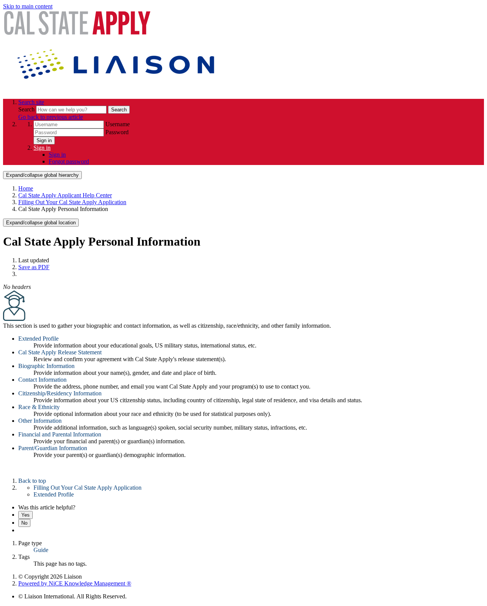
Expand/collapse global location (41, 222)
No (24, 523)
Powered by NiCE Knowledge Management (74, 583)
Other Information (40, 420)
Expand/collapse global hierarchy (42, 175)
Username (117, 124)
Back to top (32, 481)
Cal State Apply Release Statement (60, 352)
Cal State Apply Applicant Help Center (65, 195)
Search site (31, 102)
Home (25, 188)
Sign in (44, 140)
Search (27, 109)
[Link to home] (117, 89)
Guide (40, 550)
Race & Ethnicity (39, 407)
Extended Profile (38, 338)
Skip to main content (28, 6)
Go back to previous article (50, 117)
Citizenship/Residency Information (60, 393)
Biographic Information (46, 366)
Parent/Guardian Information (52, 448)
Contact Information (42, 379)
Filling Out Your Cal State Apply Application (72, 202)
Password (117, 132)
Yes (25, 515)
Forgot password (69, 161)
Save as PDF (33, 267)
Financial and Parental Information (59, 434)
